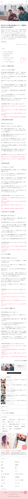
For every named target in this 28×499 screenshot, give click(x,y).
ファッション (17, 483)
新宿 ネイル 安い (11, 421)
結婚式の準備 (5, 431)
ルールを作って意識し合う (9, 61)
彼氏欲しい (4, 419)
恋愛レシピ (14, 1)
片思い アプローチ (21, 419)
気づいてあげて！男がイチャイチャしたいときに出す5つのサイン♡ (14, 304)
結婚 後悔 (23, 426)
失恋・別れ (17, 461)
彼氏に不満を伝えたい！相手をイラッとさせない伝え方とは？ (13, 106)
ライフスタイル (4, 489)
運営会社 (5, 492)
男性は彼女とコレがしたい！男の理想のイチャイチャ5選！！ (13, 301)
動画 (2, 486)
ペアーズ (23, 424)
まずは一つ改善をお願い (8, 51)
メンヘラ (18, 421)
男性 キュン (5, 428)
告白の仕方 (17, 426)
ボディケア (17, 486)
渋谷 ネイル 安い (12, 419)
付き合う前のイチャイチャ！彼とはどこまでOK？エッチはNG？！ (14, 293)
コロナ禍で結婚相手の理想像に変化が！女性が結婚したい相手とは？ (13, 350)
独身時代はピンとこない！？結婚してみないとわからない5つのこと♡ (13, 353)
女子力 (4, 421)
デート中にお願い (7, 59)
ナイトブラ (4, 424)
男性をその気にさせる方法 (14, 424)
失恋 (10, 428)
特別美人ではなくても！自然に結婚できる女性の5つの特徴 (14, 357)
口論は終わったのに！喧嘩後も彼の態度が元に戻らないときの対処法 (13, 198)
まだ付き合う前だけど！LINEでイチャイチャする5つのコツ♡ (13, 297)
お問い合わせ (22, 492)
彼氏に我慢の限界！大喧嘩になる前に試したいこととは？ (13, 205)
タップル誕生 (9, 426)
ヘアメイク (3, 483)
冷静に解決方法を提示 (8, 53)
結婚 (2, 464)
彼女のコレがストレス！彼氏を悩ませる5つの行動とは (13, 156)
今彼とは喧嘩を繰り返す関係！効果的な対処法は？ (12, 208)
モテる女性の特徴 (17, 428)
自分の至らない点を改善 (8, 57)
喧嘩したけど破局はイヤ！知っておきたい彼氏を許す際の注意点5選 (13, 202)
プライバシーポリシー (13, 492)
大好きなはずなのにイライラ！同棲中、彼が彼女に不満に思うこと (13, 110)
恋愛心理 (16, 464)
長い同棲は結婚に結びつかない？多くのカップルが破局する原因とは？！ (13, 346)
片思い (2, 461)
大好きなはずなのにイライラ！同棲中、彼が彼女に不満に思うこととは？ (13, 247)
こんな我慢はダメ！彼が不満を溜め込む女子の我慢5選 (13, 116)
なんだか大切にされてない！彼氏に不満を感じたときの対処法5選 (13, 114)
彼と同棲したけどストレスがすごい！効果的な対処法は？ (13, 159)
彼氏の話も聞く (7, 55)
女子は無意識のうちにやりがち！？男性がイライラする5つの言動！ (14, 250)
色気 (3, 426)
